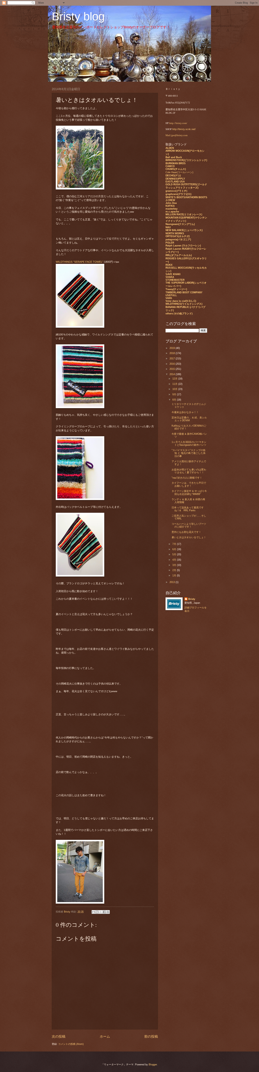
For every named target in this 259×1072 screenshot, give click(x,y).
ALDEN (170, 148)
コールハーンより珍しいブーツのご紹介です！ (189, 525)
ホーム (105, 1036)
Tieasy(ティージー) (176, 289)
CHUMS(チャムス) (176, 169)
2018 (173, 353)
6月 (174, 549)
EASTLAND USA (175, 181)
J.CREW (170, 200)
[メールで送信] (93, 912)
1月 (174, 575)
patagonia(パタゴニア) (178, 239)
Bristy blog (78, 16)
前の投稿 (151, 1036)
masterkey (171, 208)
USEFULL (171, 295)
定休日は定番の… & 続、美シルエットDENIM (189, 419)
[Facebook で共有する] (104, 912)
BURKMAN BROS (176, 163)
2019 (173, 348)
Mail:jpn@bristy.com (177, 135)
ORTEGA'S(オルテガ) (178, 236)
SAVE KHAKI (173, 274)
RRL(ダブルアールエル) (179, 255)
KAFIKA (170, 205)
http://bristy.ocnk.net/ (184, 129)
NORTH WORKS (175, 233)
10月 (175, 389)
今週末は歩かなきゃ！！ (185, 412)
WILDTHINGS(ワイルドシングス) (184, 303)
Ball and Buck (174, 157)
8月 (174, 399)
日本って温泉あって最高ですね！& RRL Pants (188, 509)
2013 (173, 582)
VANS (169, 298)
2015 (173, 369)
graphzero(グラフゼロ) (178, 194)
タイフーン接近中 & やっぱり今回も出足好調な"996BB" (189, 492)
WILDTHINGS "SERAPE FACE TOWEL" (79, 261)
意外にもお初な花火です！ (186, 532)
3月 (174, 565)
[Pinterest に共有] (108, 912)
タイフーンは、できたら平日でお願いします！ (189, 484)
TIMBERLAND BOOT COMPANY (184, 292)
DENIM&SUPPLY (175, 178)
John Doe (171, 203)
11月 (175, 384)
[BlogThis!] (97, 912)
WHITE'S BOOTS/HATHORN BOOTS (186, 197)
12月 (175, 378)
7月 (174, 544)
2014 (173, 374)
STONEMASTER (175, 279)
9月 (174, 394)
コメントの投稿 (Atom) (71, 1044)
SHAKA (170, 277)
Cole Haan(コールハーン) (179, 172)
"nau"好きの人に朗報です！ (187, 477)
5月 (174, 554)
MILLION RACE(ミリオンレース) (184, 214)
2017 (173, 358)
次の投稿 (58, 1036)
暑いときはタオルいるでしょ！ (189, 537)
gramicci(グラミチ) (176, 190)
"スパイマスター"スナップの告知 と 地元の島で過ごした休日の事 (189, 453)
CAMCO (170, 166)
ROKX (169, 264)
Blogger (153, 1064)
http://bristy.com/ (178, 123)
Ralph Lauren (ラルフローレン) (183, 245)
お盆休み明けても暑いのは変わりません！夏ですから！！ (189, 471)
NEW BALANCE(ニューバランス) (184, 230)
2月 (174, 570)
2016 (173, 363)
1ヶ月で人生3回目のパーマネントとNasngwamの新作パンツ (189, 443)
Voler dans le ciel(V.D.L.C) (181, 301)
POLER (170, 242)
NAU (168, 227)
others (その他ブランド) (179, 313)
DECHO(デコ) (173, 175)
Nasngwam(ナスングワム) (180, 224)
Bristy (191, 599)
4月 (174, 559)
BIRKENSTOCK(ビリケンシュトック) (186, 160)
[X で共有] (101, 912)
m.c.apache (172, 211)
